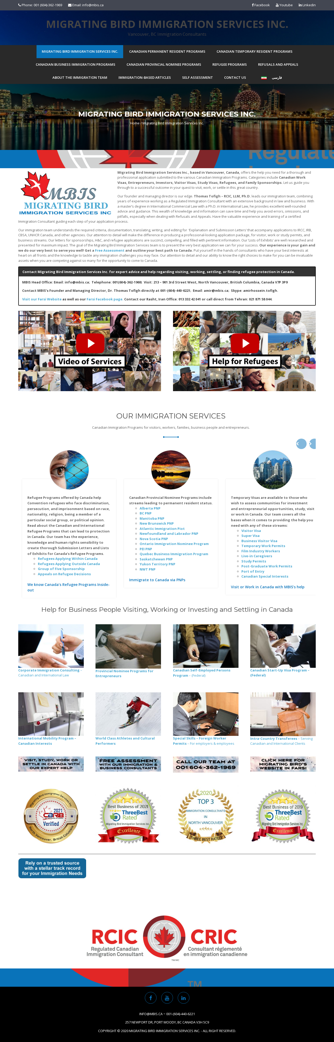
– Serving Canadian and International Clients (281, 741)
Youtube (286, 5)
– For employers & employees (203, 741)
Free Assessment (109, 250)
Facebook (262, 5)
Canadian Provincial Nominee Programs (164, 64)
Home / (136, 123)
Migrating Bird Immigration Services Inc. (167, 24)
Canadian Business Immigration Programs (75, 64)
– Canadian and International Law (50, 673)
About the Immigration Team (79, 77)
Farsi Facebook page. (105, 299)
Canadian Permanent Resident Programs (167, 51)
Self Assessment (197, 77)
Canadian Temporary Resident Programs (255, 51)
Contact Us (235, 77)
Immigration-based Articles (144, 77)
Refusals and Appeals (278, 64)
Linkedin (309, 5)
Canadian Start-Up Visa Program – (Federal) (279, 673)
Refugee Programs (229, 64)
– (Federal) (201, 673)
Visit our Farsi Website (42, 299)
